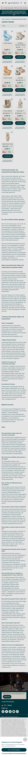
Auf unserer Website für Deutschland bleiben (14, 753)
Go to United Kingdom (14, 749)
